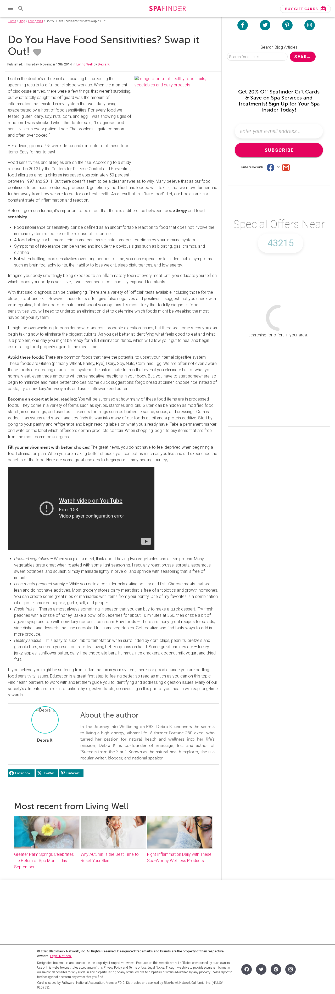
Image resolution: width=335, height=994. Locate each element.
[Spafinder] (167, 9)
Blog (22, 21)
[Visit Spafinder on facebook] (242, 25)
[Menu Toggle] (10, 8)
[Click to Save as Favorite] (37, 52)
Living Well (35, 21)
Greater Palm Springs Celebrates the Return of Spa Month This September (44, 860)
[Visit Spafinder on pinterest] (287, 25)
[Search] (21, 8)
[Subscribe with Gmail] (286, 167)
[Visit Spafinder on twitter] (265, 25)
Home (12, 21)
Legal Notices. (61, 956)
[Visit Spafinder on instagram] (309, 25)
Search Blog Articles (279, 47)
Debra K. (104, 64)
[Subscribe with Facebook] (270, 167)
